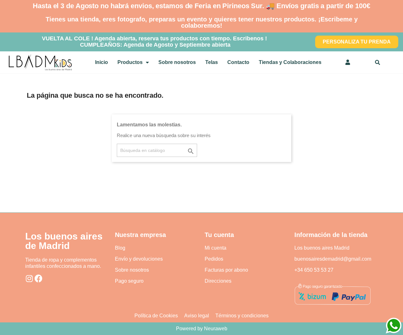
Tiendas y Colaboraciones (290, 62)
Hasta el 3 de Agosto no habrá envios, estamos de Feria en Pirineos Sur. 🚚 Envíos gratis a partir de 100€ (201, 6)
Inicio (101, 62)
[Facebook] (39, 278)
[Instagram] (29, 278)
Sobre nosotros (177, 62)
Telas (211, 62)
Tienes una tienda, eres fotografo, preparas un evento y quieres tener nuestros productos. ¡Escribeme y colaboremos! (202, 22)
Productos (130, 62)
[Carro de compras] (363, 62)
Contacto (238, 62)
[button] (356, 42)
